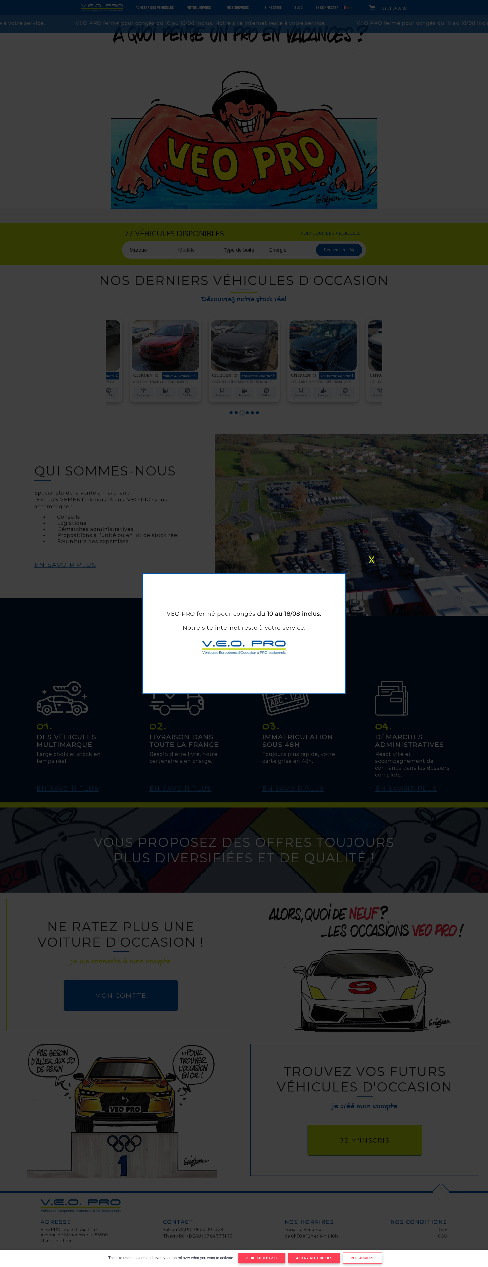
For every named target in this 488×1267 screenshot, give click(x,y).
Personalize (362, 1258)
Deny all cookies (315, 1258)
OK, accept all (263, 1258)
